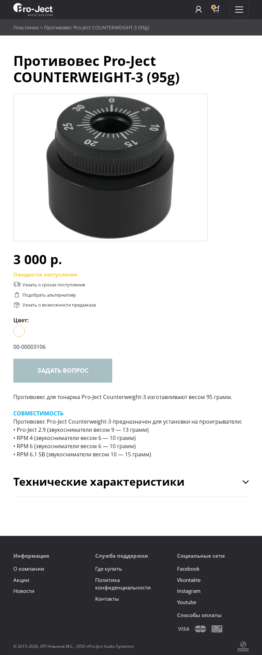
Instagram (189, 590)
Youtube (186, 602)
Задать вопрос (62, 370)
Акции (21, 579)
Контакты (107, 598)
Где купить (108, 568)
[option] (110, 167)
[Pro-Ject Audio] (33, 9)
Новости (23, 590)
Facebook (188, 568)
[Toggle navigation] (239, 9)
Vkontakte (189, 579)
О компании (28, 568)
